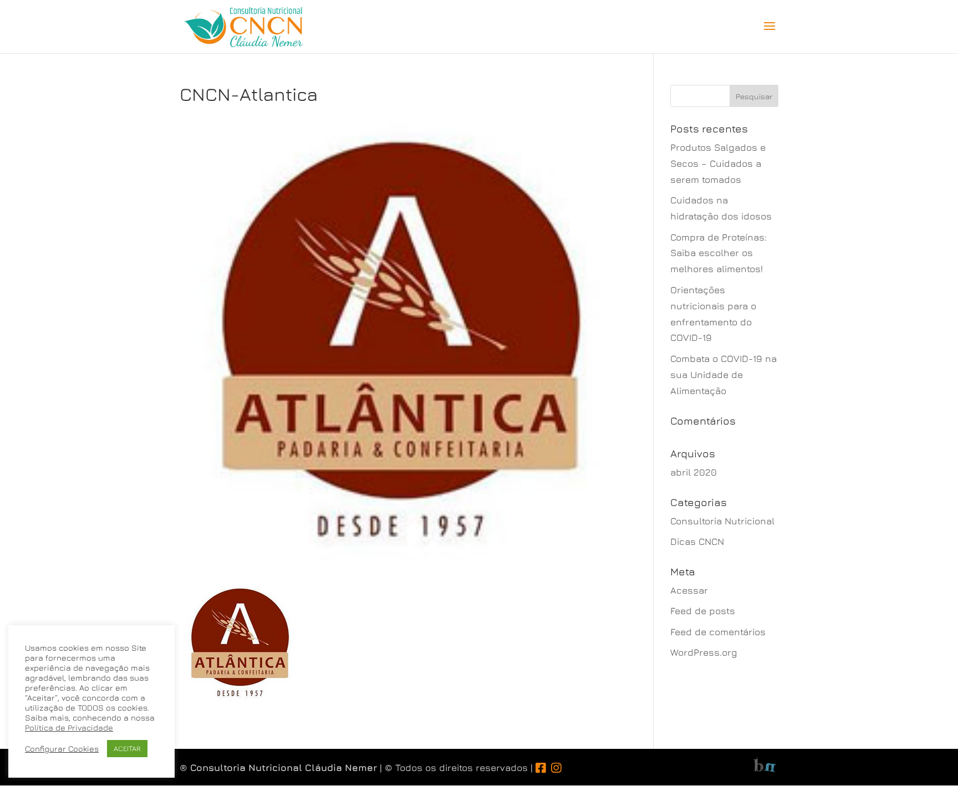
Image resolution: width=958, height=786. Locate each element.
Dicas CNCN (697, 541)
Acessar (689, 590)
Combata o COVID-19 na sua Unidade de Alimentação (723, 374)
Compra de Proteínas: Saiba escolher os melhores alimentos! (718, 253)
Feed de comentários (718, 631)
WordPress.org (703, 652)
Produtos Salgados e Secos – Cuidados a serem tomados (718, 163)
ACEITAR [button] (127, 748)
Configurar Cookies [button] (62, 748)
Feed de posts (702, 610)
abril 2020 (693, 472)
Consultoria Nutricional (722, 521)
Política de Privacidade (69, 727)
